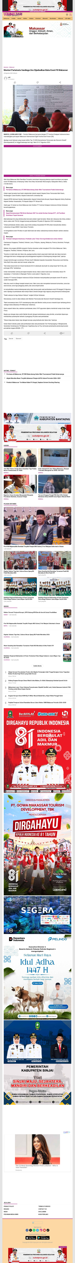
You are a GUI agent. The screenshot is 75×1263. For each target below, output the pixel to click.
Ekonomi (18, 338)
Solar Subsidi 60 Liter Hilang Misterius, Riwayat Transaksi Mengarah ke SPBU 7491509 (53, 469)
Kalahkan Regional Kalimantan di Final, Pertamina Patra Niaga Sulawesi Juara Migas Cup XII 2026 (19, 598)
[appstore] (30, 1238)
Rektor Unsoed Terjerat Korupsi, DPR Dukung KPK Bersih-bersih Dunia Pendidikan (30, 612)
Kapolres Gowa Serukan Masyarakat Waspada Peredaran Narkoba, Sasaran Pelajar (18, 496)
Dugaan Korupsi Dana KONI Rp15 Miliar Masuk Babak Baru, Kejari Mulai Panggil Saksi (35, 696)
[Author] (5, 78)
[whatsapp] (34, 1230)
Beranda (6, 67)
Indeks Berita (37, 666)
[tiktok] (48, 1230)
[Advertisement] (37, 51)
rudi (9, 77)
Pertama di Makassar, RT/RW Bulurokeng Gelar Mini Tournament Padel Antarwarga (34, 190)
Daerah (11, 338)
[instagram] (41, 1230)
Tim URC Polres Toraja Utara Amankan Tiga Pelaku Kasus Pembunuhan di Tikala (20, 469)
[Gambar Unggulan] (37, 108)
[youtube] (44, 1230)
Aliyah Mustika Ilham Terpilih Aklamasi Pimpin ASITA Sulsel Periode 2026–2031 (33, 378)
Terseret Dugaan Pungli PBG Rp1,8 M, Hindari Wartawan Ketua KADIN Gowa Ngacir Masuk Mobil (54, 496)
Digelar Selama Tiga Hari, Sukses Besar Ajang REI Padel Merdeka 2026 (19, 572)
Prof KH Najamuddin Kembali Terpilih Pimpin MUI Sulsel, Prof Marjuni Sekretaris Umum (34, 546)
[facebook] (27, 1230)
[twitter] (30, 1230)
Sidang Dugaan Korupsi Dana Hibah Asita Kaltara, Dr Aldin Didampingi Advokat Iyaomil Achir (37, 680)
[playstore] (43, 1238)
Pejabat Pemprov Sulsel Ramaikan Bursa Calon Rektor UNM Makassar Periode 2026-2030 (37, 702)
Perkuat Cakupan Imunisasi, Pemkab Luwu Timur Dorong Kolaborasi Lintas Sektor (34, 239)
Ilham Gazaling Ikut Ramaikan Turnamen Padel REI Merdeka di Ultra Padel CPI (53, 572)
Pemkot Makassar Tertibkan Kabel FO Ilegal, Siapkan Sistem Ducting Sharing (33, 382)
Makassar (11, 67)
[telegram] (37, 1230)
